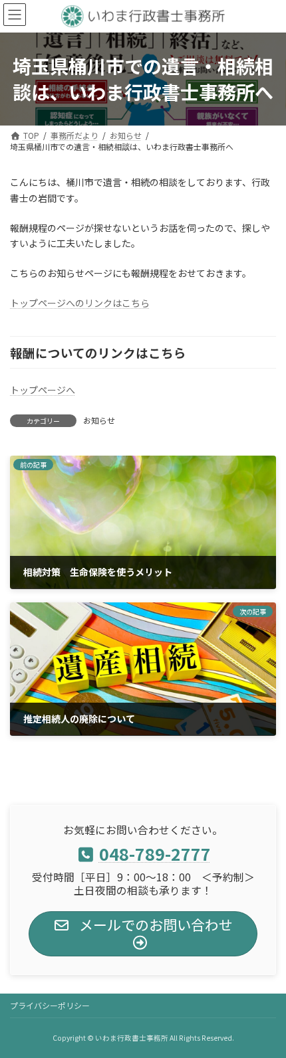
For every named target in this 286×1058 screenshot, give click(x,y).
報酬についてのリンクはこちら (98, 352)
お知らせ (99, 420)
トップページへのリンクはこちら (80, 302)
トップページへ (42, 390)
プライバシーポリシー (50, 1005)
